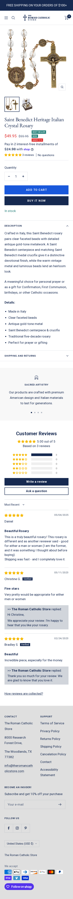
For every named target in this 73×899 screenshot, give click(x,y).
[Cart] (67, 18)
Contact (45, 762)
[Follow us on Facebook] (8, 828)
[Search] (13, 18)
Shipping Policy (50, 746)
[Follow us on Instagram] (17, 828)
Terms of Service (52, 723)
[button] (13, 155)
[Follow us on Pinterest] (25, 828)
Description (13, 225)
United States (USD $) (20, 843)
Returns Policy (50, 739)
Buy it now (36, 200)
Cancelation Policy (53, 754)
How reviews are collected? (23, 693)
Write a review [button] (36, 481)
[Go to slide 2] (34, 412)
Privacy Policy (50, 731)
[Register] (60, 804)
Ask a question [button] (36, 491)
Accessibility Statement (49, 772)
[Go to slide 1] (31, 412)
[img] (13, 515)
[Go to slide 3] (38, 412)
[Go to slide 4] (41, 412)
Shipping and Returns (20, 355)
